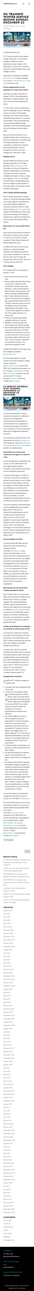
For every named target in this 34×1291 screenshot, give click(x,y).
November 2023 (9, 1019)
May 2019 (6, 1193)
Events (5, 1230)
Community (7, 1220)
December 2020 (8, 1130)
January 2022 (8, 1088)
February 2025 (8, 969)
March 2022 (7, 1081)
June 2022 (6, 1071)
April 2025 (6, 963)
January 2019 (8, 1206)
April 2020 (6, 1157)
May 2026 (6, 920)
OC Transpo (8, 840)
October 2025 (8, 943)
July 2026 (6, 914)
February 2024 (8, 1009)
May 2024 (6, 999)
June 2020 (6, 1150)
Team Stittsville (10, 26)
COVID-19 (6, 1224)
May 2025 (6, 960)
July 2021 (6, 1107)
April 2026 (6, 923)
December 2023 (8, 1015)
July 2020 (6, 1147)
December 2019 (8, 1170)
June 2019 (6, 1189)
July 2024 (6, 992)
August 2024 (7, 989)
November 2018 (9, 1212)
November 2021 (9, 1094)
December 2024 (8, 976)
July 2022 (6, 1068)
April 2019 (6, 1196)
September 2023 (9, 1025)
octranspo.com (11, 78)
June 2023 (6, 1035)
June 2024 (6, 996)
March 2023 (7, 1045)
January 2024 (8, 1012)
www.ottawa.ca (8, 1267)
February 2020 (8, 1163)
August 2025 (7, 950)
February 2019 (8, 1203)
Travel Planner (17, 81)
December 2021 (8, 1091)
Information (7, 28)
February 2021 (8, 1124)
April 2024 (6, 1002)
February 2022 (8, 1084)
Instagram (16, 381)
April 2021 (6, 1117)
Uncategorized (8, 1240)
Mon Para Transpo (18, 610)
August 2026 (7, 910)
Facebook (13, 378)
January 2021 (8, 1127)
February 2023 (8, 1048)
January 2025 (8, 973)
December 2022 (8, 1055)
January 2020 (8, 1166)
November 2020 (9, 1134)
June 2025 (6, 956)
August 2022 (7, 1065)
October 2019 (8, 1176)
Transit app (17, 178)
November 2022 (9, 1058)
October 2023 (8, 1022)
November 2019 (9, 1173)
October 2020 (8, 1137)
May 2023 (6, 1038)
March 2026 (7, 927)
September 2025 (9, 946)
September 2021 (9, 1101)
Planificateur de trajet (12, 823)
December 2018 (8, 1209)
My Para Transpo (19, 209)
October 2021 (8, 1097)
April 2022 (6, 1078)
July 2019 (6, 1186)
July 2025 (6, 953)
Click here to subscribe (11, 1275)
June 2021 (6, 1111)
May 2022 (6, 1075)
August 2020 (7, 1143)
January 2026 (8, 933)
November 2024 (9, 979)
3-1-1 (5, 1265)
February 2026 (8, 930)
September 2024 (9, 986)
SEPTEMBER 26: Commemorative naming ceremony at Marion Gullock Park (16, 882)
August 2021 (7, 1104)
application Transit (19, 445)
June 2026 (6, 917)
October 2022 (8, 1061)
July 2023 (6, 1032)
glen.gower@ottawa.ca (11, 1256)
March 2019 (7, 1199)
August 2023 (7, 1029)
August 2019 (7, 1183)
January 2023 (8, 1051)
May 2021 (6, 1114)
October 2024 (8, 983)
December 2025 (8, 937)
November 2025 (9, 940)
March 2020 (7, 1160)
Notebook (7, 1237)
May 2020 (6, 1153)
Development (8, 1227)
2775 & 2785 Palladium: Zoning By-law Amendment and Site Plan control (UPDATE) (16, 862)
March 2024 (7, 1006)
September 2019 (9, 1180)
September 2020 (9, 1140)
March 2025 (7, 966)
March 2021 (7, 1120)
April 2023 (6, 1042)
